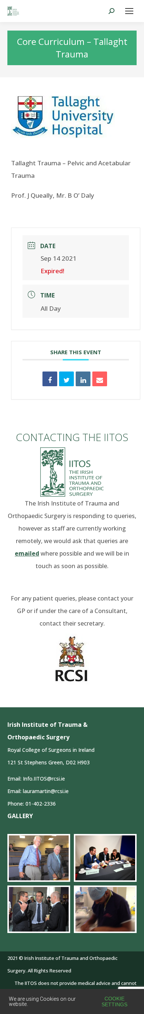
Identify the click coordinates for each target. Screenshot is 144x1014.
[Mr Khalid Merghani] (105, 909)
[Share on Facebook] (49, 379)
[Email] (99, 379)
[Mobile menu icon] (129, 11)
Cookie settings (114, 1001)
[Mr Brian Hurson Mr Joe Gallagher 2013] (38, 858)
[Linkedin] (83, 379)
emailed (27, 553)
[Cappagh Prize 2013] (38, 909)
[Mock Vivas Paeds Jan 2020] (105, 857)
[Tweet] (66, 379)
